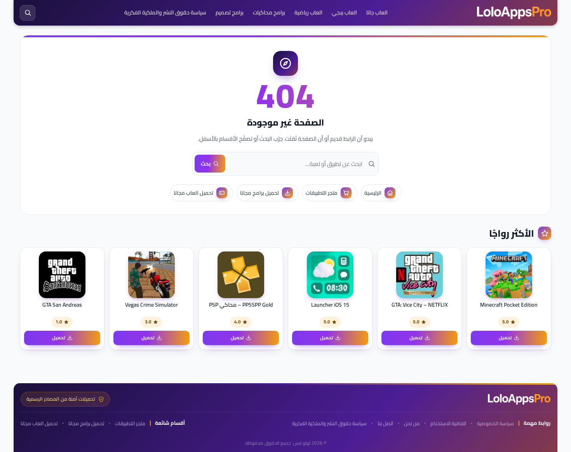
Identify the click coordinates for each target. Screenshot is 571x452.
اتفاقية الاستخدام (448, 423)
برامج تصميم (230, 12)
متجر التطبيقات (130, 423)
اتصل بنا (385, 423)
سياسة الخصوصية (495, 423)
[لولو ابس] (514, 13)
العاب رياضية (308, 12)
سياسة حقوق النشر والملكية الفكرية (165, 12)
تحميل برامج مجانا (86, 423)
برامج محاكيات (269, 12)
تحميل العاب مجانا (39, 423)
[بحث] (27, 13)
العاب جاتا (377, 12)
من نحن (412, 423)
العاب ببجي (344, 12)
